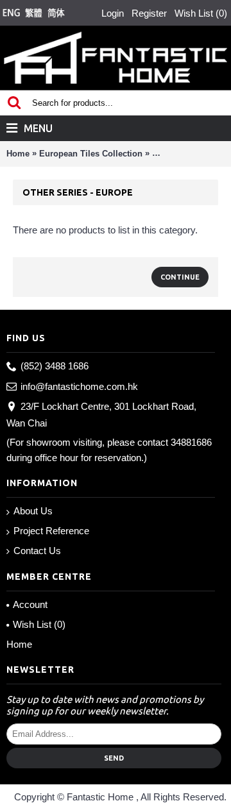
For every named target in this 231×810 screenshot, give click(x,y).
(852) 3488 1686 (55, 365)
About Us (33, 510)
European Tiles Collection (90, 153)
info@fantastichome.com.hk (79, 386)
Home (18, 153)
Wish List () (39, 624)
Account (30, 604)
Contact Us (37, 550)
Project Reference (51, 530)
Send (114, 758)
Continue (180, 277)
